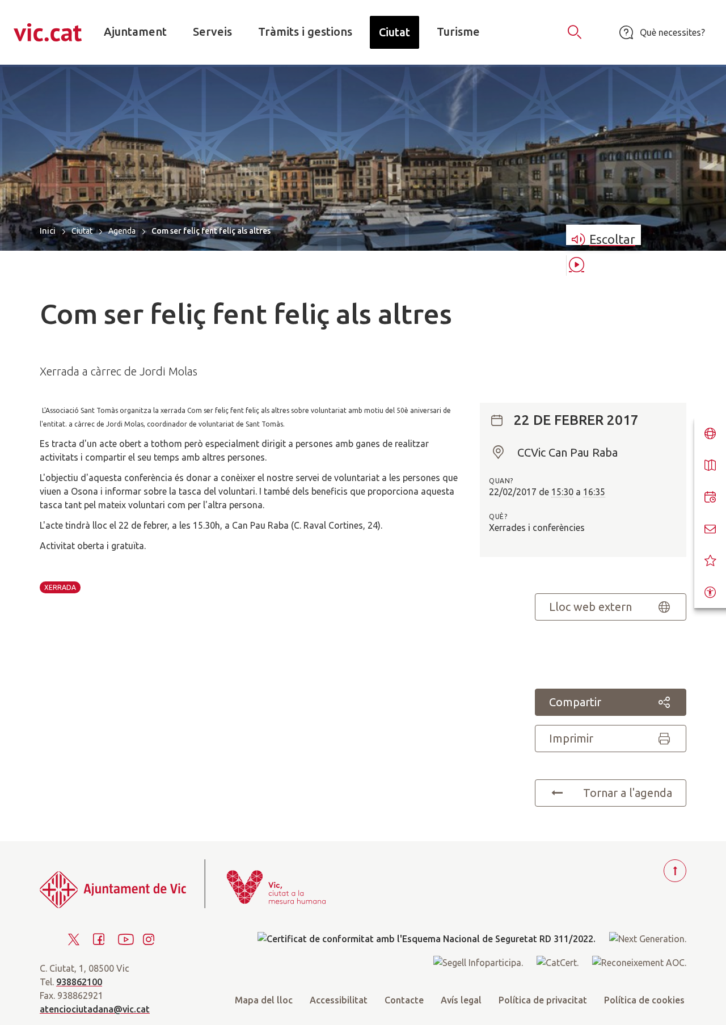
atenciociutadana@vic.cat (95, 1009)
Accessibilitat (339, 1000)
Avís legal (461, 1000)
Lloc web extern (590, 606)
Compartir (575, 701)
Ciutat (81, 230)
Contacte (404, 1000)
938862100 (79, 982)
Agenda (122, 230)
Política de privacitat (543, 1000)
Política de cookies (644, 1000)
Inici (48, 230)
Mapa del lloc (264, 1000)
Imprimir (571, 738)
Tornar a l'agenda (627, 792)
